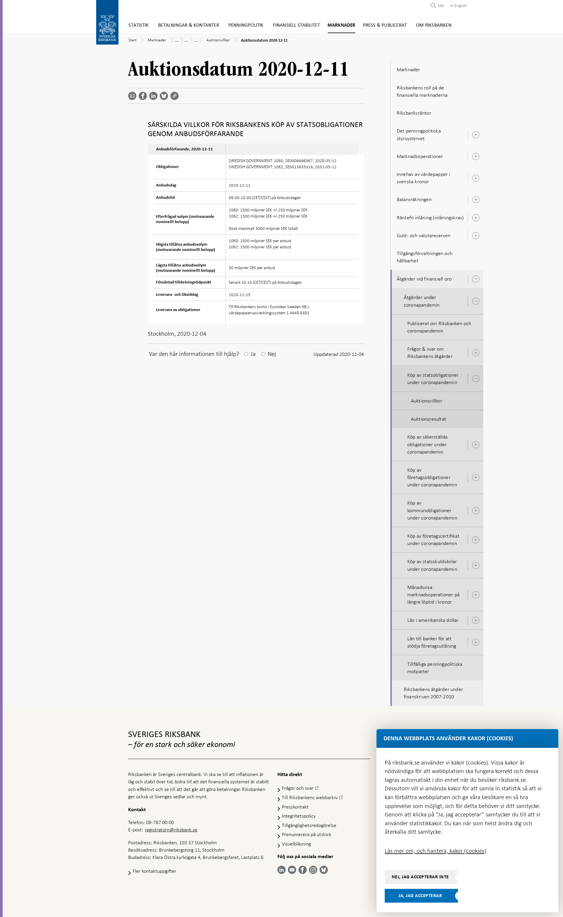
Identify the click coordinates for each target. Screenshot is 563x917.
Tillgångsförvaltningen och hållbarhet (424, 257)
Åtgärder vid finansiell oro (424, 279)
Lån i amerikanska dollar (433, 620)
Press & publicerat (385, 25)
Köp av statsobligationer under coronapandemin (433, 379)
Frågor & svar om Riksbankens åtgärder (430, 352)
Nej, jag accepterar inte (420, 876)
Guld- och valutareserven (424, 235)
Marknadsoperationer (420, 156)
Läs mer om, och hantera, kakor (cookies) (435, 851)
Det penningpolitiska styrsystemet (419, 134)
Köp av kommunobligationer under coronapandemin (432, 510)
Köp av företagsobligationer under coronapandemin (432, 477)
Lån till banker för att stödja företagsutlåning (431, 642)
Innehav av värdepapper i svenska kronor (423, 178)
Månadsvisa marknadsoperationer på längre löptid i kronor (433, 594)
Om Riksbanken (434, 25)
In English (458, 5)
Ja (253, 354)
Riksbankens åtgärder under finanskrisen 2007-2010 (433, 693)
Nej (272, 354)
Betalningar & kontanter (188, 25)
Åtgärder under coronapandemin (422, 301)
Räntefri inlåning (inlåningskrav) (430, 217)
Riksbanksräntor (414, 113)
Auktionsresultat (428, 419)
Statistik (138, 25)
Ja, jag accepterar (420, 895)
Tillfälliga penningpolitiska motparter (434, 668)
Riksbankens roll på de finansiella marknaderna (422, 91)
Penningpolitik (246, 25)
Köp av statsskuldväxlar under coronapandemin (432, 565)
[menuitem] (457, 5)
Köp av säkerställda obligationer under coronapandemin (427, 444)
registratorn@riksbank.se (171, 829)
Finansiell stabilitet (296, 25)
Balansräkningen (414, 199)
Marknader (342, 25)
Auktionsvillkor (426, 401)
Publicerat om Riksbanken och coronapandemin (439, 327)
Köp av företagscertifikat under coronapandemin (433, 539)
